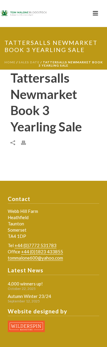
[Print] (26, 142)
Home (9, 62)
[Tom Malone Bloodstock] (24, 13)
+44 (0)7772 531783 (35, 245)
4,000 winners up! (25, 283)
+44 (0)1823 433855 (42, 251)
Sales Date (29, 62)
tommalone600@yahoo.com (35, 257)
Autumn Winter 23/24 (29, 296)
